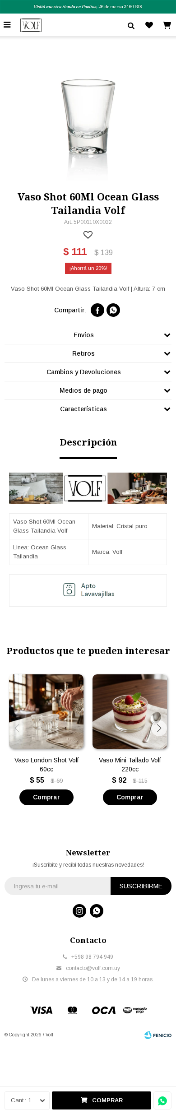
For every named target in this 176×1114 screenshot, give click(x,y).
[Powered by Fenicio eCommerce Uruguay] (157, 1035)
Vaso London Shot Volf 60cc (46, 765)
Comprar (107, 1100)
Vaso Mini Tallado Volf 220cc (130, 765)
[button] (159, 728)
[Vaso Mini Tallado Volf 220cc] (130, 711)
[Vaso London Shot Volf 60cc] (46, 711)
